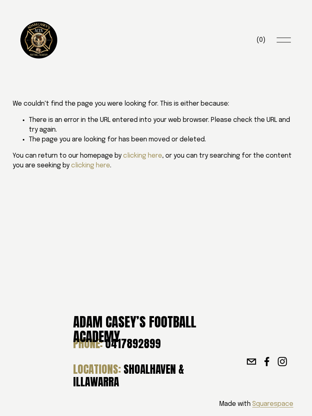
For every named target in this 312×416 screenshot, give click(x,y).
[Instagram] (282, 361)
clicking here (142, 155)
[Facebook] (267, 361)
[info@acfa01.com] (251, 361)
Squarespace (272, 404)
